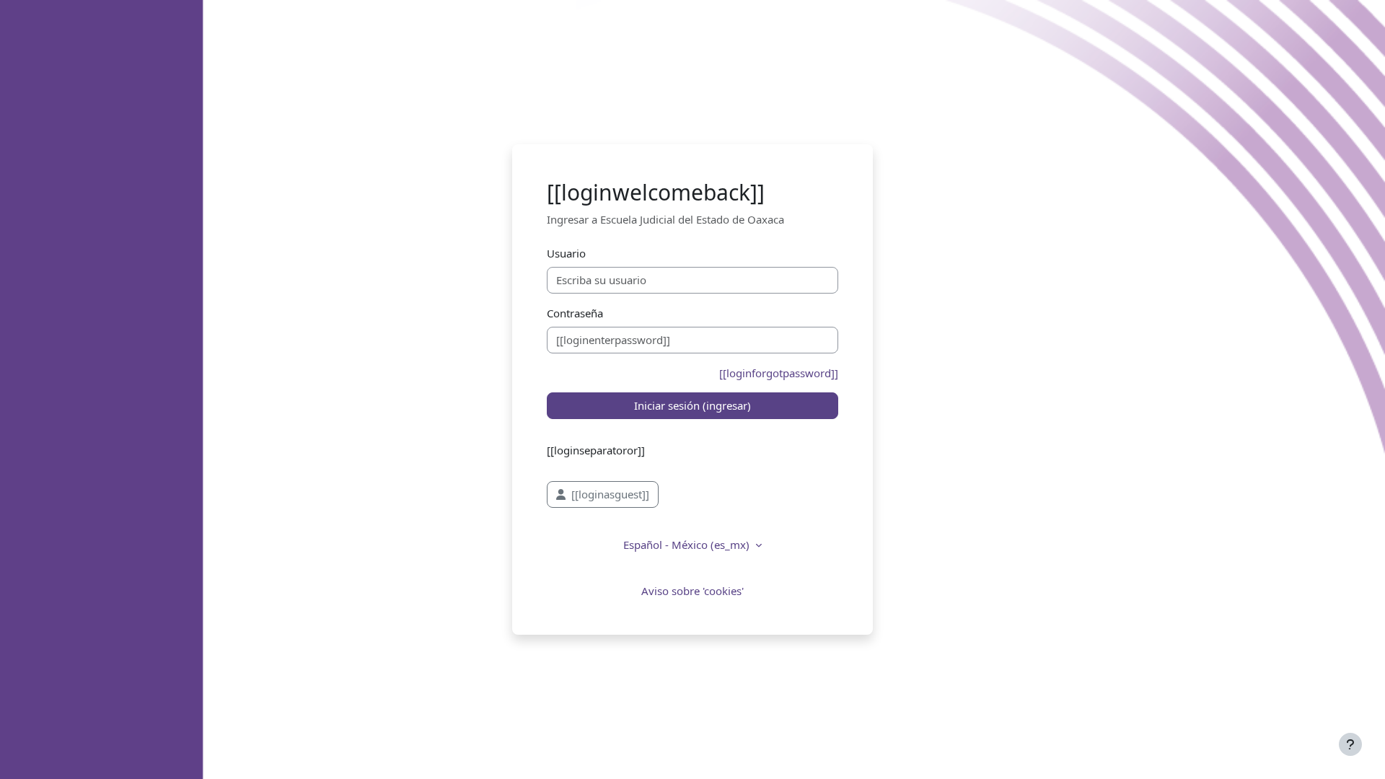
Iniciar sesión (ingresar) (692, 405)
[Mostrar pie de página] (1350, 744)
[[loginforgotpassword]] (778, 373)
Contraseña (575, 313)
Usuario (566, 253)
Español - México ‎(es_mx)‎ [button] (687, 544)
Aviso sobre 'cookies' (692, 591)
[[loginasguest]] (610, 494)
